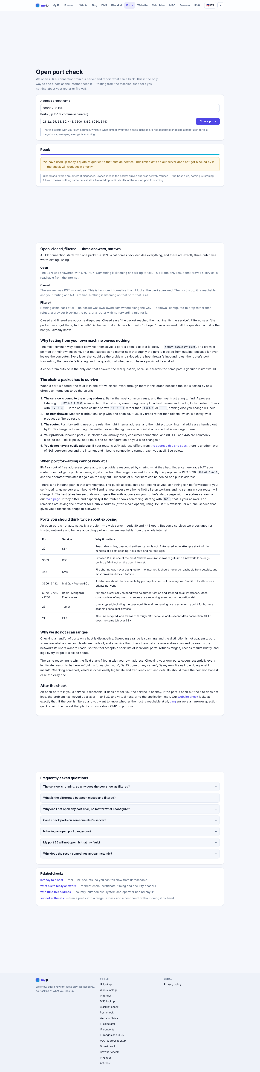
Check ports (208, 121)
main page (53, 499)
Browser (185, 5)
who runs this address (55, 892)
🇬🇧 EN (210, 5)
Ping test (105, 995)
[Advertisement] (130, 40)
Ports (129, 5)
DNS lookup (107, 1001)
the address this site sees (169, 445)
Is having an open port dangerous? (67, 831)
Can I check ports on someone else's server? (74, 820)
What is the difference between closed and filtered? (79, 797)
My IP (56, 5)
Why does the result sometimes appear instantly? (77, 853)
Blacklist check (109, 1006)
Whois (83, 5)
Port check (107, 1012)
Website (142, 5)
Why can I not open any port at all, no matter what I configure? (86, 809)
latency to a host (51, 880)
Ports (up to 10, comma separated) (64, 114)
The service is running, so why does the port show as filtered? (86, 786)
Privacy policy (172, 984)
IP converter (107, 1029)
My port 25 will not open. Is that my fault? (71, 842)
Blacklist (116, 5)
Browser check (109, 1052)
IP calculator (107, 1023)
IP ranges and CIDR (112, 1035)
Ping (94, 5)
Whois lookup (108, 990)
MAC (172, 5)
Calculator (158, 5)
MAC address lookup (113, 1040)
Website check (109, 1018)
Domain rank (108, 1046)
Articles (105, 1063)
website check (188, 696)
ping (173, 701)
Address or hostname (55, 100)
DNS (104, 5)
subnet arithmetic (52, 898)
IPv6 (197, 5)
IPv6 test (105, 1057)
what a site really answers (58, 886)
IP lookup (69, 5)
